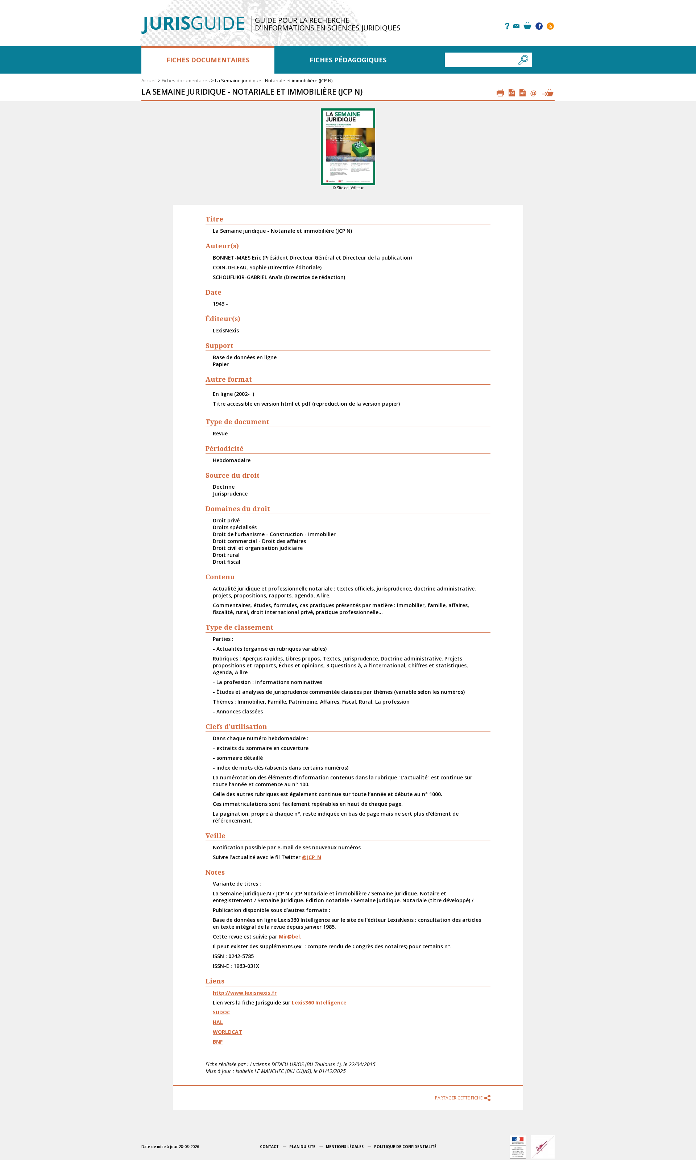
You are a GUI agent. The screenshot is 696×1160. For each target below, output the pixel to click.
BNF (218, 1041)
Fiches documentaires (207, 59)
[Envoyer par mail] (533, 93)
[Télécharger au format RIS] (522, 93)
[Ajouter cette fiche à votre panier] (547, 93)
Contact (269, 1146)
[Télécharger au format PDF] (512, 93)
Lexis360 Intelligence (319, 1002)
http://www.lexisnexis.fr (245, 992)
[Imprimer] (500, 93)
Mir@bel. (290, 936)
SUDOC (221, 1012)
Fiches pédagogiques (348, 59)
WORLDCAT (227, 1031)
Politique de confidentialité (405, 1146)
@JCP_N (311, 857)
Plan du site (302, 1146)
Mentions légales (345, 1146)
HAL (218, 1022)
